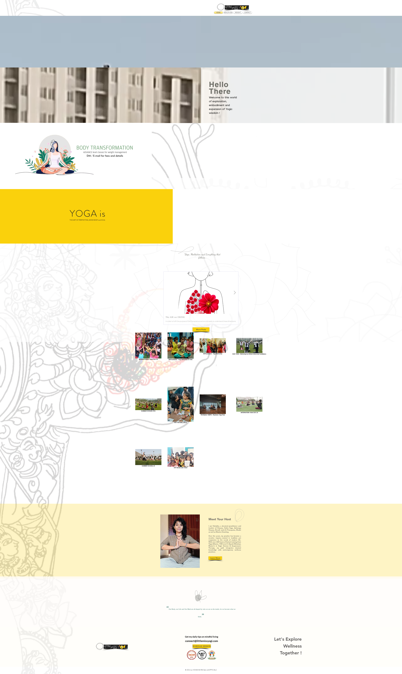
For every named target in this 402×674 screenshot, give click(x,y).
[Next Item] (235, 293)
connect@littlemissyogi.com (201, 640)
